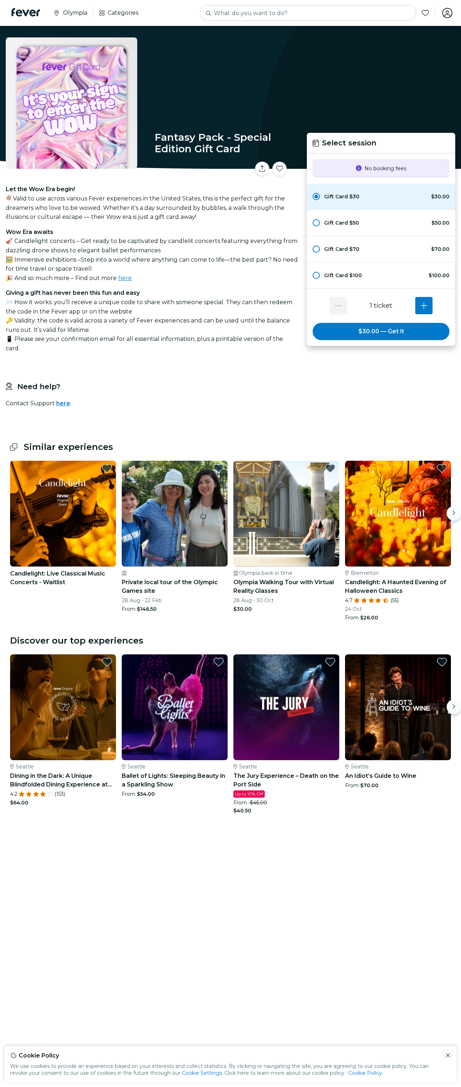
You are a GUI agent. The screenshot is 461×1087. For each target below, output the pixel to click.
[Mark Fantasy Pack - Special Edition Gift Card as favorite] (279, 169)
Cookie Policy (365, 1073)
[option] (381, 196)
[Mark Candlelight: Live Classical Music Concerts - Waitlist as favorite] (107, 468)
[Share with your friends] (262, 169)
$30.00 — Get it (381, 331)
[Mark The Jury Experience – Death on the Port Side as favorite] (330, 662)
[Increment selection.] (424, 305)
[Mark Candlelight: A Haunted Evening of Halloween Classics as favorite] (442, 468)
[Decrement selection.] (338, 305)
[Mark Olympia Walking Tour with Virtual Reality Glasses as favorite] (330, 468)
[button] (381, 196)
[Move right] (454, 513)
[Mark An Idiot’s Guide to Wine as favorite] (442, 662)
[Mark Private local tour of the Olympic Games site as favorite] (218, 468)
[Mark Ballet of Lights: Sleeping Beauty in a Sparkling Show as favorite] (218, 662)
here (125, 278)
